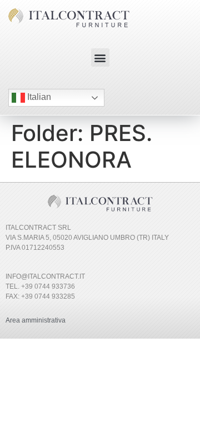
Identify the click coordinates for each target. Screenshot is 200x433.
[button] (100, 57)
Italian (38, 97)
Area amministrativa (36, 320)
